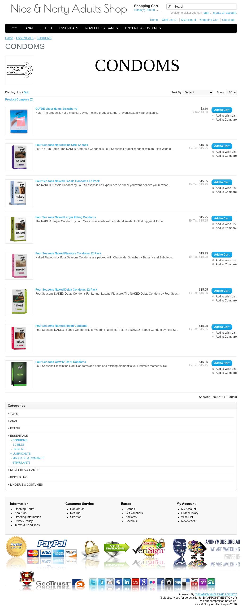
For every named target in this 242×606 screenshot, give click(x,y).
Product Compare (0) (19, 99)
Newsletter (188, 521)
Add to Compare (226, 119)
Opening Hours (24, 509)
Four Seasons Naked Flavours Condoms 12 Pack (68, 253)
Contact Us (77, 509)
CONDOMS (44, 38)
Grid (26, 92)
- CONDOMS (18, 440)
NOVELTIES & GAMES (101, 28)
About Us (20, 513)
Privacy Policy (24, 521)
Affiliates (131, 517)
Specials (131, 521)
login (206, 12)
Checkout (228, 20)
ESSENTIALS (68, 28)
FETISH (46, 28)
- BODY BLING (17, 477)
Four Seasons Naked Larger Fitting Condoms (65, 217)
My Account (188, 20)
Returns (75, 513)
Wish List (187, 517)
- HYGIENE (17, 449)
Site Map (76, 517)
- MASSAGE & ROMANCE (27, 458)
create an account (224, 12)
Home (154, 20)
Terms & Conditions (27, 525)
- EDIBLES (17, 444)
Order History (189, 513)
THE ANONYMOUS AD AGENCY (216, 594)
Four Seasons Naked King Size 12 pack (61, 145)
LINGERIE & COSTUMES (143, 28)
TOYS (14, 28)
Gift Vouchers (134, 513)
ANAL (30, 28)
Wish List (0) (169, 20)
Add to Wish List (226, 115)
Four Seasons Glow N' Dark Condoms (60, 362)
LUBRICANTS (22, 453)
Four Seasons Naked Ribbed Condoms (61, 325)
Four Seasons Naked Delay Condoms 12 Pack (66, 289)
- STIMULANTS (20, 462)
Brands (130, 509)
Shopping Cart (209, 20)
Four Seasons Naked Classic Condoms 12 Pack (67, 181)
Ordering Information (28, 517)
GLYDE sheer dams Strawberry (56, 108)
